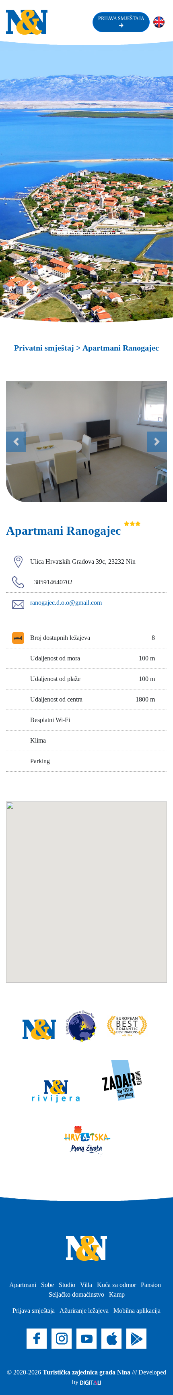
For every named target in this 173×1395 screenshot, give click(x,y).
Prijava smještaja (33, 1310)
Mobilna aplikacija (137, 1310)
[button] (16, 442)
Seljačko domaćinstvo (76, 1294)
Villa (86, 1284)
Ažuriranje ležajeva (84, 1310)
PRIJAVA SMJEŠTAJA (121, 18)
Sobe (47, 1284)
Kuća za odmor (116, 1284)
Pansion (151, 1284)
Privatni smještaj (44, 347)
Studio (67, 1284)
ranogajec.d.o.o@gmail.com (66, 602)
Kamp (117, 1294)
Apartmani (22, 1284)
